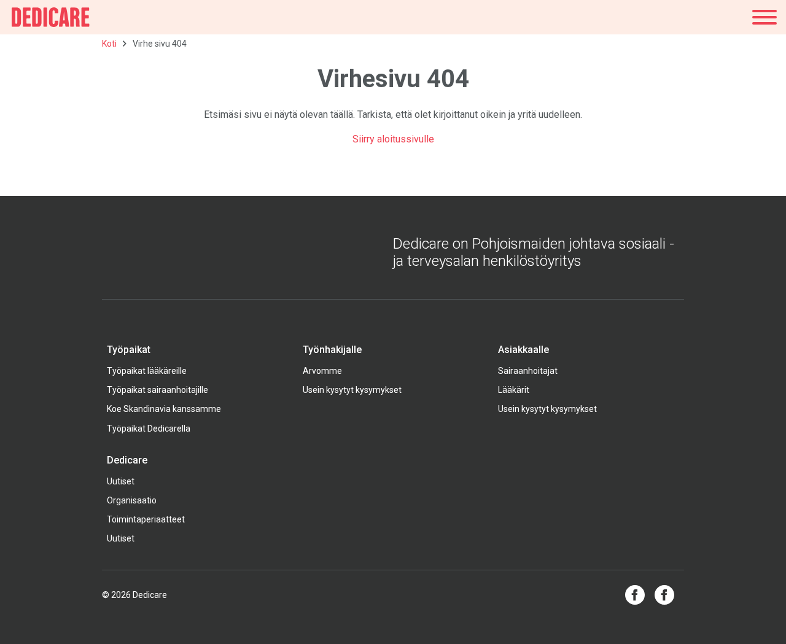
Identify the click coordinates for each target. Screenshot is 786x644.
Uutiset (120, 481)
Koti (109, 43)
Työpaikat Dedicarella (148, 428)
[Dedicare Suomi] (51, 17)
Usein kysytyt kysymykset (352, 390)
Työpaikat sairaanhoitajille (157, 390)
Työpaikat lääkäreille (147, 371)
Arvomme (322, 371)
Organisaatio (132, 500)
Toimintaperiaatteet (146, 519)
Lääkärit (513, 390)
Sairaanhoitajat (528, 371)
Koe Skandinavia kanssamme (164, 409)
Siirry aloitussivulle (393, 139)
